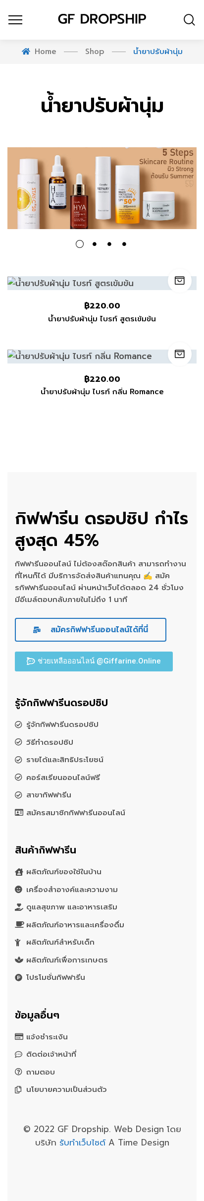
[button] (94, 661)
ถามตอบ (40, 1072)
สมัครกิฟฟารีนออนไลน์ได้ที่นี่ (98, 630)
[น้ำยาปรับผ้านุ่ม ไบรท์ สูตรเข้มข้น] (102, 283)
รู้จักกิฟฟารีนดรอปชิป (62, 724)
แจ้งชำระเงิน (47, 1036)
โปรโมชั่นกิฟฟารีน (55, 977)
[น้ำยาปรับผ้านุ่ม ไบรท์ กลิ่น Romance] (102, 356)
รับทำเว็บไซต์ (83, 1142)
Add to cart (180, 281)
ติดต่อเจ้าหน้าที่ (51, 1054)
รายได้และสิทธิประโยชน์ (64, 759)
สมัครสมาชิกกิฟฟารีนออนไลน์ (75, 812)
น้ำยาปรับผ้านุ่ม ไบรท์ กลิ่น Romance (102, 391)
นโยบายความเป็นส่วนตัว (66, 1089)
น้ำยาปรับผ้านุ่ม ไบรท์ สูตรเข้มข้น (102, 318)
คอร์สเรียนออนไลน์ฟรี (63, 777)
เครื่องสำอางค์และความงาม (72, 889)
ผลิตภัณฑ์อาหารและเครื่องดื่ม (75, 924)
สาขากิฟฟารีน (48, 794)
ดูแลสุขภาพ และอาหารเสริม (71, 906)
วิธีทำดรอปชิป (49, 742)
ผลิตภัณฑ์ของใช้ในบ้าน (64, 871)
